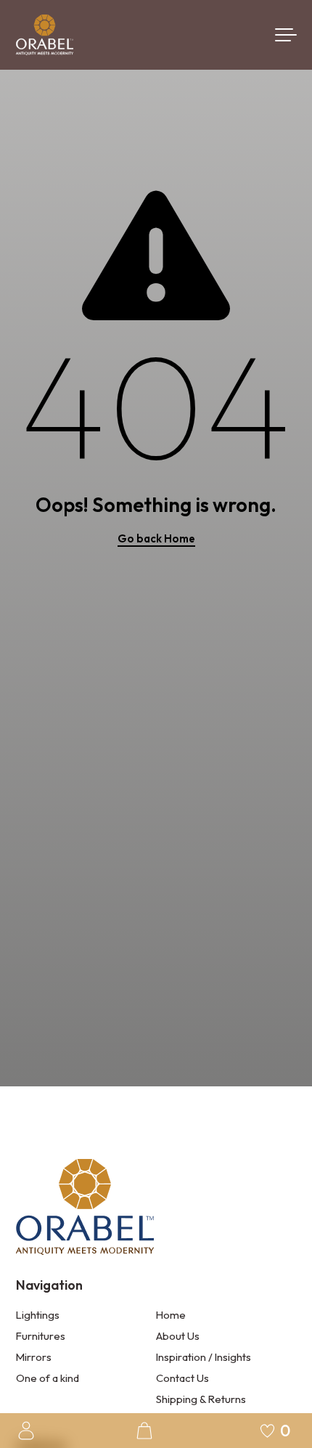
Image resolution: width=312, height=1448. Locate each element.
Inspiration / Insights (203, 1357)
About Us (178, 1336)
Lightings (37, 1315)
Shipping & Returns (201, 1399)
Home (171, 1315)
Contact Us (182, 1378)
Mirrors (34, 1357)
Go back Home (156, 538)
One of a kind (47, 1378)
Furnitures (40, 1336)
